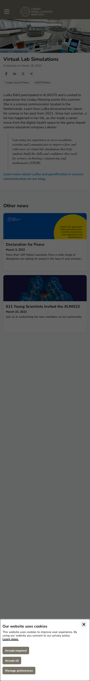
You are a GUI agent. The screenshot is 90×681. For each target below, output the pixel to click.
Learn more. (11, 639)
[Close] (84, 624)
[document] (45, 650)
